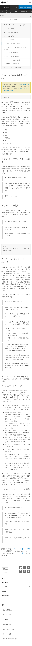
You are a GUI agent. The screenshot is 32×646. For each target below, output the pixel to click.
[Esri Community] (20, 571)
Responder (24, 11)
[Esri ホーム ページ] (4, 2)
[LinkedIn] (28, 567)
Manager (3, 20)
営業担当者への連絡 (25, 7)
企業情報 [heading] (4, 591)
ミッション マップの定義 (11, 53)
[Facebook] (20, 567)
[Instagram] (24, 571)
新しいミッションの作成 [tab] (11, 32)
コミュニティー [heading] (5, 582)
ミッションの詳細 (12, 20)
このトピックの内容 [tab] (10, 97)
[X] (24, 567)
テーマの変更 (20, 553)
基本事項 (6, 11)
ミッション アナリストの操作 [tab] (12, 67)
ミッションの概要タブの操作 (12, 43)
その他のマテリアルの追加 (11, 63)
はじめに (10, 11)
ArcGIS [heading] (3, 578)
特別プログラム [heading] (5, 595)
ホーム (2, 11)
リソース (14, 7)
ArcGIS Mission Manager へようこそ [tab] (14, 25)
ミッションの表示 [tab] (9, 28)
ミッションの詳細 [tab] (9, 36)
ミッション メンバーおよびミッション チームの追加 (16, 48)
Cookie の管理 (7, 634)
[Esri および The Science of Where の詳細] (5, 571)
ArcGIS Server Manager (16, 11)
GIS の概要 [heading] (4, 587)
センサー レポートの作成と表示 (12, 60)
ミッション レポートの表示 (11, 56)
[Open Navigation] (30, 2)
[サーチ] (30, 16)
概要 (7, 7)
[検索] (25, 2)
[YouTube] (28, 571)
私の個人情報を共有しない (10, 639)
